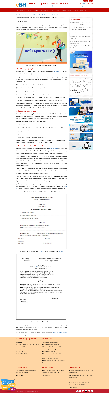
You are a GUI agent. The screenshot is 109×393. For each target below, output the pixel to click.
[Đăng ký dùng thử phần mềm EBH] (81, 62)
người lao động (53, 148)
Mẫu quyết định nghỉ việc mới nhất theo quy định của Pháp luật (43, 14)
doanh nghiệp (57, 71)
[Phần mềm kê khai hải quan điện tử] (81, 137)
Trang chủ (18, 14)
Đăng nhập (85, 1)
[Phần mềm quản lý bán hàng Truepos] (81, 146)
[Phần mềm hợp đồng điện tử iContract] (81, 111)
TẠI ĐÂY (42, 251)
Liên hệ (81, 10)
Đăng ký (91, 1)
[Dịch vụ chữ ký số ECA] (81, 119)
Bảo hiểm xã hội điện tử (60, 332)
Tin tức (24, 14)
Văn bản (76, 10)
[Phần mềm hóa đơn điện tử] (81, 102)
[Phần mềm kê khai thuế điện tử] (81, 128)
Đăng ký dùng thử (44, 10)
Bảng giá (36, 10)
